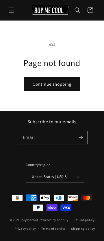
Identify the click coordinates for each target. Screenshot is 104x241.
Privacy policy (25, 229)
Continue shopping (52, 84)
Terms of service (53, 229)
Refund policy (84, 220)
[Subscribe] (81, 137)
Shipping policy (83, 229)
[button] (11, 10)
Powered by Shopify (53, 220)
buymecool (29, 220)
